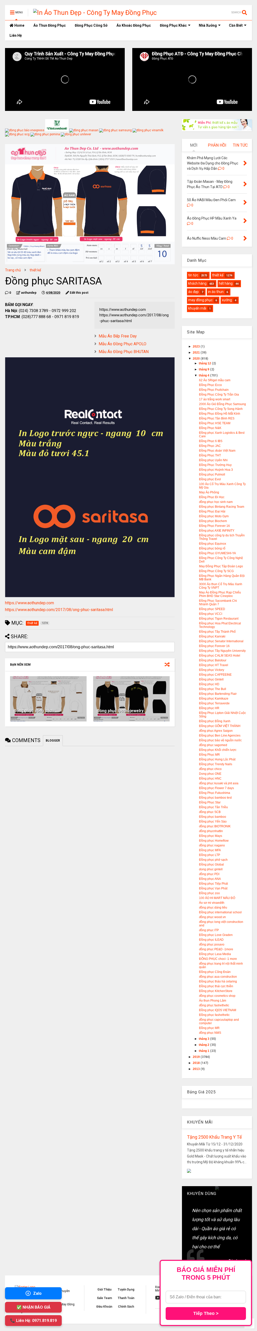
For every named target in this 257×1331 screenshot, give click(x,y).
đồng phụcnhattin (211, 831)
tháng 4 (204, 375)
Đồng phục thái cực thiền (216, 986)
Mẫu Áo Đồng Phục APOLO (122, 343)
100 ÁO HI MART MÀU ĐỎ (217, 898)
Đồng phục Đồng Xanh (214, 721)
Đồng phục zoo (209, 893)
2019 (197, 1057)
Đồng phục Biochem (213, 521)
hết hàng (226, 283)
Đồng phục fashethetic (214, 1015)
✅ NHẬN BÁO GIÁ (33, 1307)
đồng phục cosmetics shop (217, 996)
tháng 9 (204, 369)
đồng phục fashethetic (214, 1005)
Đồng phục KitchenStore (215, 991)
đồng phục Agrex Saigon (216, 731)
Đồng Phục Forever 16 (214, 526)
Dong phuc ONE (210, 774)
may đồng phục (200, 300)
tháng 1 (204, 1051)
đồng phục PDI (209, 874)
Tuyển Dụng (126, 1289)
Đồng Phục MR (209, 754)
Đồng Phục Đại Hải (212, 511)
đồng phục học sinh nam (216, 502)
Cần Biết (236, 25)
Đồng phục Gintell (211, 679)
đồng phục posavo (211, 944)
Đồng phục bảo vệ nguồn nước (220, 740)
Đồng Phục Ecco (210, 385)
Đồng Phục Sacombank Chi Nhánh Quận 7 (218, 602)
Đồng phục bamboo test (215, 797)
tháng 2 (204, 1045)
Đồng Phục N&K (210, 428)
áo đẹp (193, 292)
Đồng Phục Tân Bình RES (216, 418)
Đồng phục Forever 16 (214, 646)
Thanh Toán (126, 1298)
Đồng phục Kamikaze (213, 698)
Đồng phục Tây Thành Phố (217, 631)
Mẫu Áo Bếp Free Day (118, 336)
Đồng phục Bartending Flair (218, 694)
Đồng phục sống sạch (34, 710)
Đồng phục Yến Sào (213, 821)
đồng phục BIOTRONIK (215, 826)
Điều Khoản (104, 1306)
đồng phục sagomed (213, 745)
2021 (197, 352)
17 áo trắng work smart (214, 399)
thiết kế (35, 270)
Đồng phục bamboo (212, 817)
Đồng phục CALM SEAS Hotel (219, 655)
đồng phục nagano (212, 845)
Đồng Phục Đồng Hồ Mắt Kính (219, 413)
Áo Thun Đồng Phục (49, 25)
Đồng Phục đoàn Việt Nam (217, 450)
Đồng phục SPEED (212, 609)
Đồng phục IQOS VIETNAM (217, 1010)
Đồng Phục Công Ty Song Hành (221, 409)
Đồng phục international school (220, 912)
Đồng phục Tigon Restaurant (218, 618)
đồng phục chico (210, 769)
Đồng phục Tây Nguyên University (222, 651)
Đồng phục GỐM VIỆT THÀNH (219, 726)
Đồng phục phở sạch (213, 860)
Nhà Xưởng (208, 25)
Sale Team (104, 1298)
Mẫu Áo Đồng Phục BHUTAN (124, 351)
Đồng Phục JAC (210, 446)
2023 (197, 346)
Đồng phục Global (211, 864)
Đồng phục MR (209, 1028)
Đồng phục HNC (210, 778)
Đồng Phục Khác (173, 25)
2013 (197, 1069)
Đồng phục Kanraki (212, 636)
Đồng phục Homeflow (214, 840)
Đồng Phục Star (210, 802)
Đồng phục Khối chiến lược (217, 750)
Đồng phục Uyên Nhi (213, 460)
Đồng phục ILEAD (211, 939)
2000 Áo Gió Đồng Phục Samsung (222, 404)
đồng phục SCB (210, 812)
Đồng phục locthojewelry (120, 710)
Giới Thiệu (104, 1289)
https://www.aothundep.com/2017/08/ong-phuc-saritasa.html (59, 609)
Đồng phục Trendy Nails (215, 764)
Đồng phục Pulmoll (212, 474)
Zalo (37, 1293)
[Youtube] (158, 1298)
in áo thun (216, 292)
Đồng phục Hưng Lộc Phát (217, 759)
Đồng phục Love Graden (216, 935)
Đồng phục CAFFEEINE (215, 674)
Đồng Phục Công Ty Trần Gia (219, 394)
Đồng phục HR (209, 708)
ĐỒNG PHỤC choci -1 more (218, 959)
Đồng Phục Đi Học (211, 497)
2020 (197, 358)
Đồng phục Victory (211, 670)
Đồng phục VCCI (210, 614)
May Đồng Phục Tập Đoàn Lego (221, 566)
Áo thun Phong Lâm (212, 1000)
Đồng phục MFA (210, 850)
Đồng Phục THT (210, 455)
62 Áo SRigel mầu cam (214, 380)
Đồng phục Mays (210, 836)
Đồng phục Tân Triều (213, 807)
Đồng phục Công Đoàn (215, 972)
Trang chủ (13, 270)
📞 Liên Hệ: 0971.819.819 (33, 1320)
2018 (197, 1063)
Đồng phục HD (209, 684)
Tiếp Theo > (206, 1313)
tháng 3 (204, 1039)
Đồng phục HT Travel (213, 665)
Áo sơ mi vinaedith (211, 903)
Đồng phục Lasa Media (215, 954)
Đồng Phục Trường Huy (215, 465)
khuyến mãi (197, 308)
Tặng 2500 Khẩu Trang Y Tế (214, 1137)
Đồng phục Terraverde (214, 703)
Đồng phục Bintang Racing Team (221, 506)
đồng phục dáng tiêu (213, 907)
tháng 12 (205, 363)
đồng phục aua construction (218, 976)
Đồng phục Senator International (221, 641)
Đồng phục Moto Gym (214, 516)
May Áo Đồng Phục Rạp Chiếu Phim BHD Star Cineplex (220, 594)
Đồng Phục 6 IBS (210, 441)
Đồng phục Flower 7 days (216, 788)
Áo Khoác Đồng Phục (133, 25)
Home (19, 25)
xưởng (227, 300)
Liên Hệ (16, 35)
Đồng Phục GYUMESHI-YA (217, 553)
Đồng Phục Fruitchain (214, 390)
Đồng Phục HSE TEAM (214, 423)
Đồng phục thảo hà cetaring (218, 981)
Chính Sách (126, 1306)
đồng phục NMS (210, 1033)
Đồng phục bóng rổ (212, 548)
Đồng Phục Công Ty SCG (216, 571)
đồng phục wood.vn (212, 917)
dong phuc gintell (211, 869)
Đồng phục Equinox (212, 543)
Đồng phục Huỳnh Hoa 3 (216, 469)
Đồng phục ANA (210, 879)
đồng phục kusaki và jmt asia (218, 783)
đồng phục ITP (209, 930)
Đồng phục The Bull (212, 689)
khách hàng (197, 283)
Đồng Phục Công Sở (91, 25)
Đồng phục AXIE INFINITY (216, 530)
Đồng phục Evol (210, 479)
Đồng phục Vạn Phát (213, 888)
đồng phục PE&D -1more (216, 949)
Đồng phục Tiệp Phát (213, 883)
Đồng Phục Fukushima (214, 793)
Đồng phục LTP (209, 855)
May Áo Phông (209, 492)
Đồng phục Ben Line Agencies (219, 735)
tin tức (193, 275)
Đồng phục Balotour (212, 660)
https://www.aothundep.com (29, 602)
